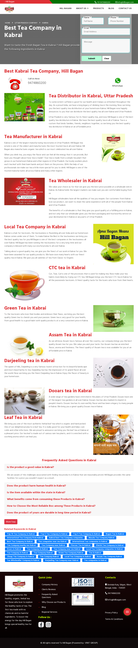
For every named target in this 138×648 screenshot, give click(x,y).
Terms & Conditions (114, 619)
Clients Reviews (49, 589)
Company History (50, 584)
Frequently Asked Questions (49, 596)
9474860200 (37, 83)
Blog (111, 8)
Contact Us (125, 8)
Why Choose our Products (54, 602)
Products (98, 8)
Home (7, 22)
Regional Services (49, 612)
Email (86, 28)
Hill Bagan (65, 8)
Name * (87, 17)
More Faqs (11, 521)
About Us (81, 8)
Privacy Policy (111, 612)
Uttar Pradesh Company (26, 22)
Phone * (114, 17)
